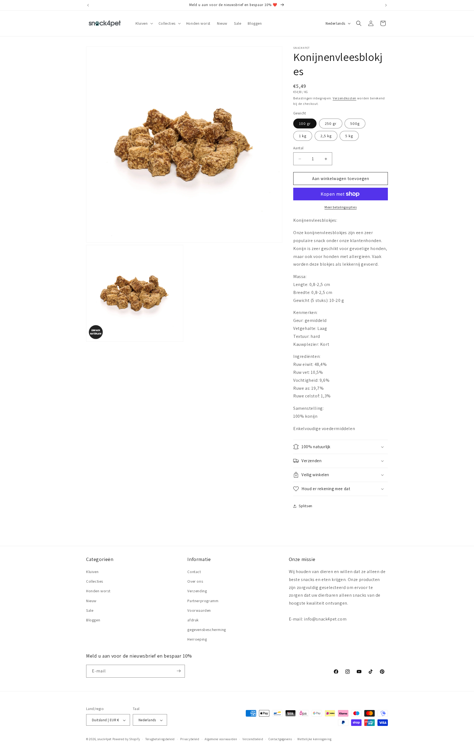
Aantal (298, 148)
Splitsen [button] (305, 505)
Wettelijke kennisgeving (314, 739)
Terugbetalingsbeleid (160, 739)
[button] (143, 23)
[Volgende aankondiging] (386, 5)
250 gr (331, 123)
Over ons (195, 581)
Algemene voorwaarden (221, 739)
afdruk (193, 620)
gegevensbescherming (206, 629)
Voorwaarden (199, 610)
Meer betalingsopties (341, 207)
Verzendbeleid (252, 739)
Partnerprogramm (202, 600)
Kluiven (92, 571)
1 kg (302, 135)
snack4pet (104, 739)
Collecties (94, 581)
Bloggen (93, 620)
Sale (89, 610)
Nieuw (91, 600)
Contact (194, 571)
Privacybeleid (189, 739)
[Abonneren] (179, 670)
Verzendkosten (344, 98)
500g (355, 123)
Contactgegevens (280, 739)
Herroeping (197, 639)
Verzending (197, 591)
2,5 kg (326, 135)
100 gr (305, 123)
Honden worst (98, 591)
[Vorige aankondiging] (88, 5)
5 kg (349, 135)
